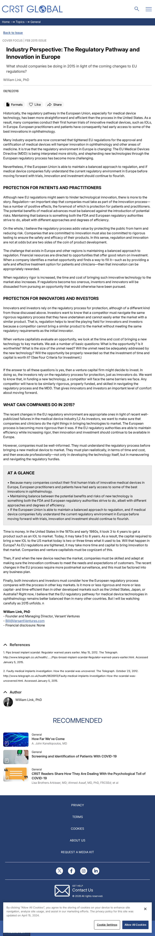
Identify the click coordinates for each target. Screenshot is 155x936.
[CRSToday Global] (32, 9)
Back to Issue (13, 33)
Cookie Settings (107, 924)
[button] (16, 644)
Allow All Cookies (135, 924)
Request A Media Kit (77, 852)
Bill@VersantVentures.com (25, 621)
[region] (77, 917)
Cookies (77, 829)
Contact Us (82, 890)
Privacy (77, 805)
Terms (77, 817)
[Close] (145, 908)
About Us (77, 840)
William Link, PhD (28, 700)
